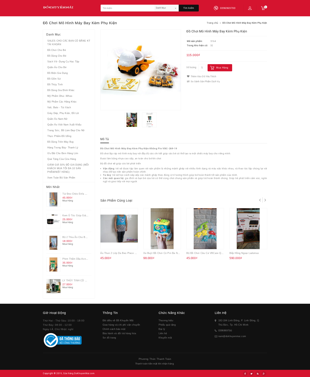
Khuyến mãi (165, 337)
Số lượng (191, 67)
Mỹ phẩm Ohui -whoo (59, 96)
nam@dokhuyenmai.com (232, 336)
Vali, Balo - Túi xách (59, 107)
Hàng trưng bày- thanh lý (62, 147)
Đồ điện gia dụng (57, 73)
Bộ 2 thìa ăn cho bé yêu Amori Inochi (84, 237)
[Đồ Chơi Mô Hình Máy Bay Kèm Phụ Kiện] (140, 70)
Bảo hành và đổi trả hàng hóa (119, 333)
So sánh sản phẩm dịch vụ (205, 81)
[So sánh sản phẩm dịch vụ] (120, 244)
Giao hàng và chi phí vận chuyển (121, 324)
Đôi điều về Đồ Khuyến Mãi (118, 320)
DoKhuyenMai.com (84, 373)
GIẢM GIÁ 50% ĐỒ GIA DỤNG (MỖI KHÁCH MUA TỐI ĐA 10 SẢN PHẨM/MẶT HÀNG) (68, 168)
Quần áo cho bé (56, 67)
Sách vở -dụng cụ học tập (63, 61)
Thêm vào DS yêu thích (203, 76)
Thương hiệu (166, 320)
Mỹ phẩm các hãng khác (62, 101)
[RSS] (257, 373)
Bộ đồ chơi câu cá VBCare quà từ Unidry (211, 253)
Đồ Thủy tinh (55, 84)
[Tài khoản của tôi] (250, 8)
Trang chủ (212, 23)
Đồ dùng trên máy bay (60, 141)
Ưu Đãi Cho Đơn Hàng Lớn (62, 153)
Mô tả (104, 139)
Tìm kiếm (188, 8)
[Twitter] (251, 373)
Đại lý (162, 329)
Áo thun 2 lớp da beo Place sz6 (119, 253)
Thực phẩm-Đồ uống (59, 136)
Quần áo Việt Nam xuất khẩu (64, 124)
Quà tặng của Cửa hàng (61, 159)
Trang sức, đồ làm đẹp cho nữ (66, 130)
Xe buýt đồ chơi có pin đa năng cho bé (167, 253)
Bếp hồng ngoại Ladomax (244, 253)
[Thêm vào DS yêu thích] (113, 244)
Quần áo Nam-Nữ (57, 119)
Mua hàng (222, 67)
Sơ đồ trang (109, 337)
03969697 (223, 330)
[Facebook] (245, 373)
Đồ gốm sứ (54, 78)
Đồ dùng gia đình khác (61, 90)
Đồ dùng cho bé (56, 55)
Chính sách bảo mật (114, 329)
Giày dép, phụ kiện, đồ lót (63, 113)
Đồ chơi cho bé (56, 50)
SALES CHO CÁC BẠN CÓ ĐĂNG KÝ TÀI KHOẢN (68, 42)
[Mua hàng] (106, 244)
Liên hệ (163, 333)
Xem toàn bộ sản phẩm (61, 177)
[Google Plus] (264, 373)
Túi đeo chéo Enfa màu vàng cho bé (83, 193)
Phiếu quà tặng (167, 324)
